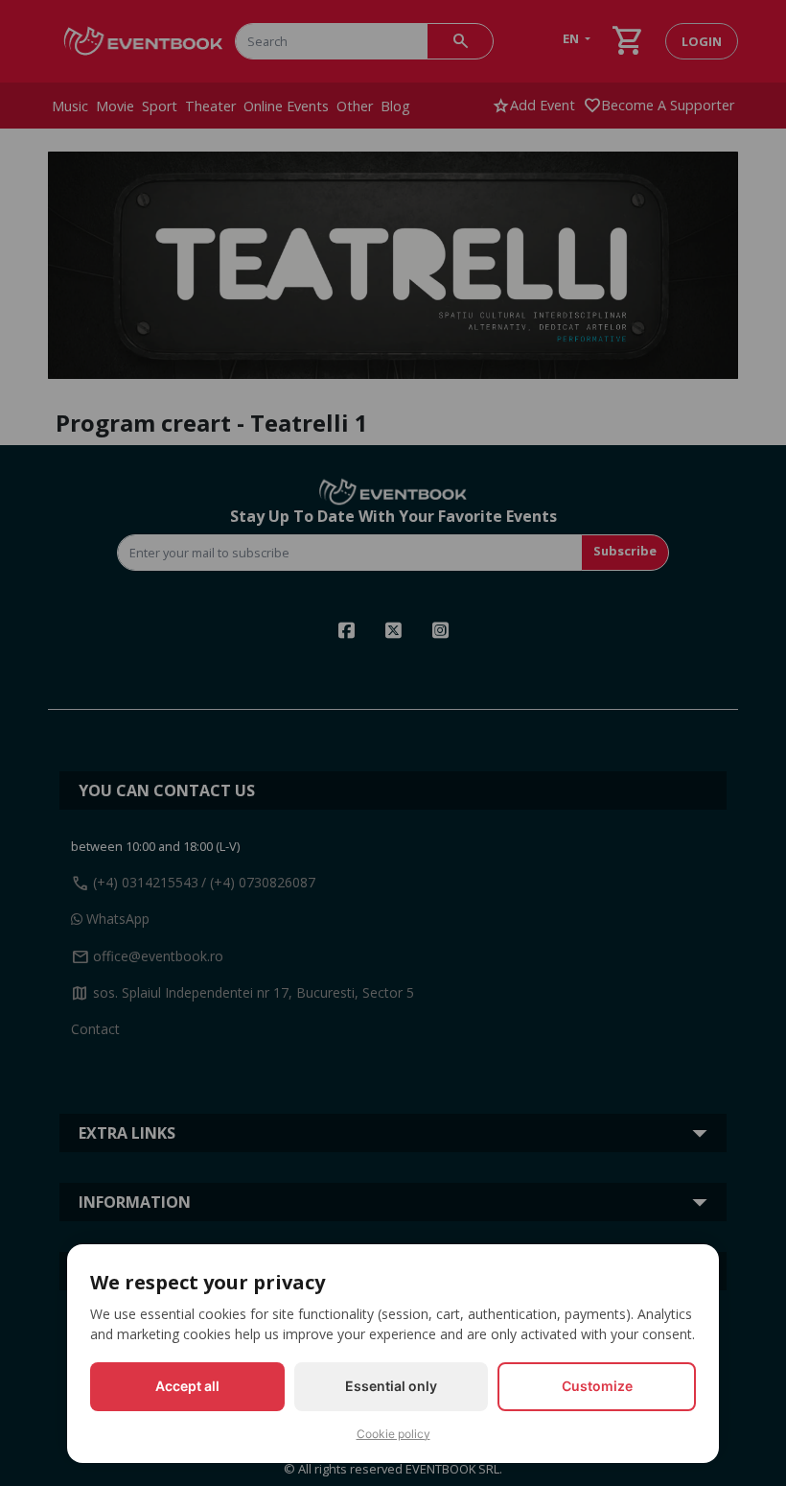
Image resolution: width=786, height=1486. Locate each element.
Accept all (187, 1386)
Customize (597, 1386)
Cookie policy (393, 1434)
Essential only (391, 1386)
